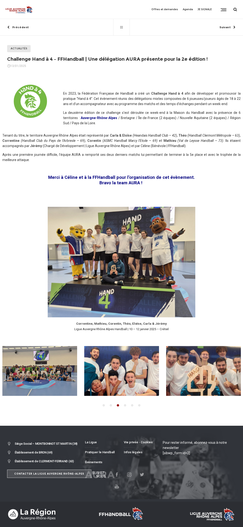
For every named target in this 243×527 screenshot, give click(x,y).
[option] (122, 370)
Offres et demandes (164, 9)
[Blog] (121, 27)
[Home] (43, 514)
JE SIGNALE (205, 9)
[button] (104, 405)
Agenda (188, 9)
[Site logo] (19, 9)
